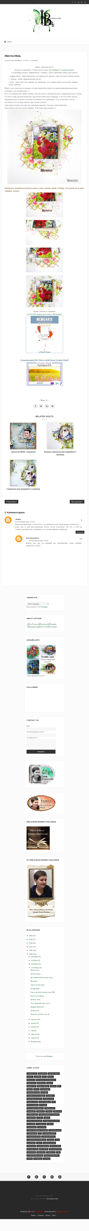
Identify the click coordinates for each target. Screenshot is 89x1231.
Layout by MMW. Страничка (23, 452)
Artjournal (41, 1152)
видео (49, 1083)
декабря (34, 956)
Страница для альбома (36, 1140)
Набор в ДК (49, 1108)
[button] (8, 42)
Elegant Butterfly (37, 1007)
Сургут (50, 1140)
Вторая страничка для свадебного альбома (60, 453)
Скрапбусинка (54, 1130)
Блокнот (30, 1080)
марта (33, 1038)
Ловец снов (48, 1099)
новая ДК (31, 1111)
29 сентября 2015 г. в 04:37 (25, 522)
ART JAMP (43, 1149)
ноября (34, 960)
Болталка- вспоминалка (45, 1080)
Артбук (37, 1077)
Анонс (29, 1077)
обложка (57, 1111)
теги (57, 1140)
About (48, 1215)
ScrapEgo (38, 1159)
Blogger (50, 1056)
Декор (53, 1086)
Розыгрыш (31, 1127)
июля (33, 1023)
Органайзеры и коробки (49, 1114)
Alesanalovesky (52, 1199)
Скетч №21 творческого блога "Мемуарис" (44, 314)
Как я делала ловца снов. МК (43, 992)
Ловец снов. (36, 999)
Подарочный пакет (51, 1121)
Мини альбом (44, 1102)
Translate (44, 607)
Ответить (79, 532)
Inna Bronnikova (16, 60)
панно (46, 1118)
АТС (44, 1077)
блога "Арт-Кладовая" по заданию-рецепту (58, 70)
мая (32, 1031)
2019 (31, 939)
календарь (45, 1089)
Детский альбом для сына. (42, 977)
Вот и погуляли (37, 996)
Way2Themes (39, 1212)
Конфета (50, 1096)
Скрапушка (31, 1133)
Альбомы (42, 1073)
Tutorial (46, 1159)
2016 (31, 950)
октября (34, 964)
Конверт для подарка (35, 1096)
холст (39, 1143)
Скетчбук (41, 1127)
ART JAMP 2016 (55, 1149)
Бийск (50, 1077)
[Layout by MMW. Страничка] (23, 436)
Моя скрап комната (35, 1108)
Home (33, 1215)
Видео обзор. (43, 1086)
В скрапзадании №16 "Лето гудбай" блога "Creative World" (45, 360)
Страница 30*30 (48, 1136)
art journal (31, 1152)
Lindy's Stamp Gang (34, 1155)
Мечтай (34, 981)
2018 (31, 943)
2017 (31, 947)
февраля (35, 1041)
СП (39, 1133)
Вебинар (41, 1083)
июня (33, 1027)
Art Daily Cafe (32, 1149)
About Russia (55, 1146)
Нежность (35, 1011)
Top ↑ (54, 1215)
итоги (36, 1089)
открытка (31, 1118)
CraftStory (51, 1152)
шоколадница (42, 1146)
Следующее (11, 502)
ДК (59, 1086)
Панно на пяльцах (34, 1121)
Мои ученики (32, 1105)
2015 (31, 954)
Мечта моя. (35, 970)
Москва (43, 1105)
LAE (58, 1152)
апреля (34, 1034)
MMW (29, 1159)
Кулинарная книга (34, 1099)
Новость (40, 1111)
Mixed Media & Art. (52, 1155)
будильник (31, 1083)
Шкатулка (31, 1146)
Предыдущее (77, 502)
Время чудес (36, 974)
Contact (41, 1215)
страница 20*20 (49, 1133)
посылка (30, 1124)
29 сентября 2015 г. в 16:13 (38, 541)
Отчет (39, 1118)
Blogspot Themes (62, 1212)
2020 (31, 936)
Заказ (29, 1089)
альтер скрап (53, 1073)
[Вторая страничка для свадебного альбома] (60, 436)
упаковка (31, 1143)
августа (34, 1019)
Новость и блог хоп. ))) (40, 1014)
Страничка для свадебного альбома (23, 489)
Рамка (50, 1124)
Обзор (49, 1111)
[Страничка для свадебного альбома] (23, 473)
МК (53, 1102)
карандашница (33, 1092)
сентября (35, 968)
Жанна (18, 519)
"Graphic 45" (32, 1073)
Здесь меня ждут (38, 985)
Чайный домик (49, 1143)
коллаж (44, 1092)
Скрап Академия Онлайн (37, 1130)
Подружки (35, 988)
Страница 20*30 (33, 1136)
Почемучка (41, 1124)
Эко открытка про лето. (41, 1003)
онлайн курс (32, 1114)
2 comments (33, 60)
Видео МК (31, 1086)
